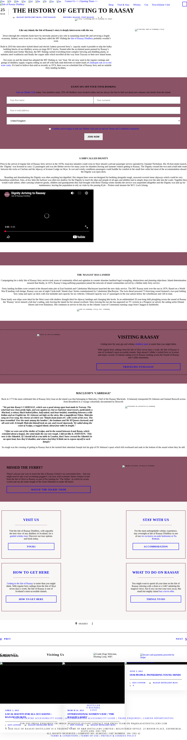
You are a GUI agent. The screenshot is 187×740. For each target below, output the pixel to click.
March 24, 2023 (75, 710)
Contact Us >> (71, 1)
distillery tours (141, 344)
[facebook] (164, 1)
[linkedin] (170, 1)
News (155, 5)
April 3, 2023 (12, 710)
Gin (146, 5)
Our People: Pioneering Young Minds (155, 675)
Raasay (76, 17)
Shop (111, 5)
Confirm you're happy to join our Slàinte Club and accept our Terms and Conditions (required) (95, 128)
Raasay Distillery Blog (29, 17)
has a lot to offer (166, 591)
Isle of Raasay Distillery (82, 38)
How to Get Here (31, 572)
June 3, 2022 (136, 671)
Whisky (137, 5)
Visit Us (31, 520)
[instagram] (186, 1)
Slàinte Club (164, 5)
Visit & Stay (123, 5)
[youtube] (181, 1)
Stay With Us (156, 520)
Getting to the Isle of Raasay (20, 583)
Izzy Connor (14, 725)
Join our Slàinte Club (26, 92)
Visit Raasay (49, 17)
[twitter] (175, 1)
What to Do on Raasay (155, 572)
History (67, 17)
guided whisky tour (19, 536)
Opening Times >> (88, 1)
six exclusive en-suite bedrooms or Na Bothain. (158, 537)
